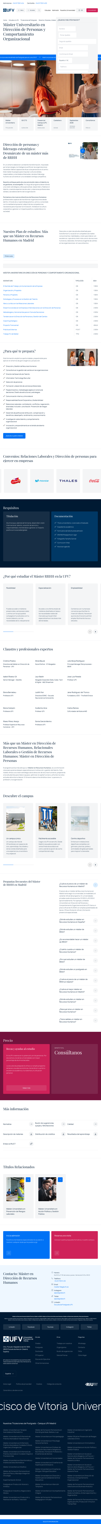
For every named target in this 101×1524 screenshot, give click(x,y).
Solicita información (50, 1521)
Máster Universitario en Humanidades (48, 1458)
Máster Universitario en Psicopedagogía (49, 1436)
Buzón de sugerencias (65, 1351)
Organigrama (61, 1347)
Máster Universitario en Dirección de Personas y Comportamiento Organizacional (80, 1477)
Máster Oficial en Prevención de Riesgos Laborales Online (81, 1437)
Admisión (55, 10)
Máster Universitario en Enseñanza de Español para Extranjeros (49, 1463)
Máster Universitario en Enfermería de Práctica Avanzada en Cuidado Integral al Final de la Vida (18, 1454)
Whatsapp (82, 1343)
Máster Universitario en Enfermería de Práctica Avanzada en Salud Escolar (16, 1437)
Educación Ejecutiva (42, 1359)
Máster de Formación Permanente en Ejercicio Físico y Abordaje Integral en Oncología (16, 1473)
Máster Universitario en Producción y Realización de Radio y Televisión (16, 1498)
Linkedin (12, 1327)
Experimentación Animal (12, 1480)
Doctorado (39, 1351)
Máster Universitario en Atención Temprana (47, 1485)
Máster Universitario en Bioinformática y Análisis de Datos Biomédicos (17, 1461)
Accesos (32, 10)
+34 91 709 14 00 (41, 3)
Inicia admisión (92, 10)
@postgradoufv (59, 1293)
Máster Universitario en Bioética (14, 1467)
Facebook (31, 1327)
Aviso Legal (7, 1384)
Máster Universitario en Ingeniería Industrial (79, 1431)
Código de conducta (54, 1384)
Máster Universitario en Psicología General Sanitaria (47, 1442)
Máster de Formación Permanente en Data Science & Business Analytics (80, 1485)
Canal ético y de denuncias (13, 1390)
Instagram (70, 1327)
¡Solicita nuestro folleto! (14, 436)
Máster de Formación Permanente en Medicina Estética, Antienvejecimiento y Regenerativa (81, 1493)
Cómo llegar (82, 1355)
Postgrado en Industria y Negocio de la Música (17, 1492)
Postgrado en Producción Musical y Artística (16, 1485)
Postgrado (39, 1347)
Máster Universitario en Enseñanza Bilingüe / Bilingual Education (47, 1470)
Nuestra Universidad (67, 10)
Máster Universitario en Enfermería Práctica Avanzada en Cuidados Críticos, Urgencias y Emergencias (17, 1445)
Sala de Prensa (62, 1355)
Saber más (26, 1088)
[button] (26, 1245)
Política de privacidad (23, 1384)
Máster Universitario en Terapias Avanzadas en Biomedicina (15, 1431)
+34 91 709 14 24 (18, 3)
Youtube (50, 1327)
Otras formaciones (42, 1363)
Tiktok (89, 1327)
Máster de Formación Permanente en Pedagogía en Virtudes (48, 1498)
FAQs (80, 1351)
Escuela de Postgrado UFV (63, 1305)
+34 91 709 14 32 (60, 1281)
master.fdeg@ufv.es (61, 1287)
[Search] (39, 10)
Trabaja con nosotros (64, 1343)
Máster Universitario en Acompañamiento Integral (50, 1492)
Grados (37, 1343)
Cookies (39, 1384)
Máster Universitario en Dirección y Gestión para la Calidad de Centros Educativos (47, 1477)
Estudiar (48, 10)
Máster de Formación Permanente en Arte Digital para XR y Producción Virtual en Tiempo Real (82, 1501)
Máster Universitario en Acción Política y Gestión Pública (81, 1448)
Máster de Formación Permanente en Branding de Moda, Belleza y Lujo (48, 1431)
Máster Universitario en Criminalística (81, 1443)
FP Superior (39, 1355)
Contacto (81, 1347)
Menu (21, 10)
